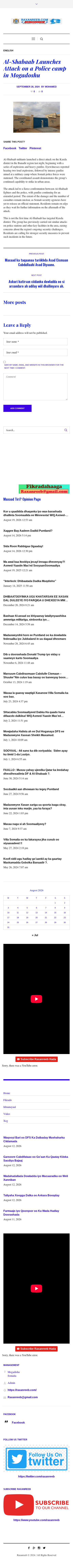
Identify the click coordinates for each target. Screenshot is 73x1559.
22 (55, 918)
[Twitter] (44, 1548)
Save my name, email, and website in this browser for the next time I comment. (34, 366)
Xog (5, 1120)
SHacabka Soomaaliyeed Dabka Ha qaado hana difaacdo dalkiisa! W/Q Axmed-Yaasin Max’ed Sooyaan (34, 714)
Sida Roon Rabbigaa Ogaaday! (23, 546)
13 (36, 913)
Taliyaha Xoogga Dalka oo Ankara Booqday (31, 1195)
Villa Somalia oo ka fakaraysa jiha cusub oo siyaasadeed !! (31, 841)
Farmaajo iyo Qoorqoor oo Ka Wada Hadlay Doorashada (31, 1212)
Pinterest (35, 148)
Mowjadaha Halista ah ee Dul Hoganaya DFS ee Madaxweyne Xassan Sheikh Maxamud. (33, 733)
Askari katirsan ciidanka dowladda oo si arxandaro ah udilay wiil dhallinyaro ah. (37, 284)
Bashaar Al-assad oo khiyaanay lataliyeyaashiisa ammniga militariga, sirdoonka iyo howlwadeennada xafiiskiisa (34, 618)
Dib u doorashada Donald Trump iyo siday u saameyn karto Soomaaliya (31, 656)
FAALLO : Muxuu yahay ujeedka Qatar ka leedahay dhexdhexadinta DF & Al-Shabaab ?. (36, 772)
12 (27, 913)
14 (46, 913)
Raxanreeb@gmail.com (23, 1397)
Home (6, 1093)
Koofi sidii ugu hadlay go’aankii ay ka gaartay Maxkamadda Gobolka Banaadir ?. (32, 860)
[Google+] (34, 1548)
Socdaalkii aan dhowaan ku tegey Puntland (31, 789)
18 (18, 918)
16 (65, 913)
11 (18, 913)
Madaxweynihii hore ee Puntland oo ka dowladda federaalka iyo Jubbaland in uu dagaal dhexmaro (34, 637)
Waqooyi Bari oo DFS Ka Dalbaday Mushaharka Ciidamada (34, 1139)
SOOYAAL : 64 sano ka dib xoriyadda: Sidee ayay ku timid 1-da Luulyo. (35, 752)
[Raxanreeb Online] (36, 21)
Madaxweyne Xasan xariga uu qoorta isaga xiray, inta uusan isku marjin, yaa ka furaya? (34, 806)
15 (55, 913)
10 (8, 913)
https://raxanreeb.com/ (22, 1390)
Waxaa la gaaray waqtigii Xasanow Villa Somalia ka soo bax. (35, 694)
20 (36, 918)
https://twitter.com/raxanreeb (36, 1476)
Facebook (9, 148)
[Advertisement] (33, 462)
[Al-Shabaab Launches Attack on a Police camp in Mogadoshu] (36, 117)
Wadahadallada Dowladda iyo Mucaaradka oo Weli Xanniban (35, 1178)
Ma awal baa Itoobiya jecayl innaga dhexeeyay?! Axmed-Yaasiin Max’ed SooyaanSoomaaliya (34, 563)
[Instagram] (39, 1548)
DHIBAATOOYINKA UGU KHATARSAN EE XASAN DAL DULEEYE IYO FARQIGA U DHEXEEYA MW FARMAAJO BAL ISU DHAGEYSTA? (35, 598)
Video (6, 1114)
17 (8, 918)
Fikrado (7, 1100)
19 (27, 918)
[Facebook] (29, 1548)
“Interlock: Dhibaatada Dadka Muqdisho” (29, 581)
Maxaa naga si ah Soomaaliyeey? (24, 824)
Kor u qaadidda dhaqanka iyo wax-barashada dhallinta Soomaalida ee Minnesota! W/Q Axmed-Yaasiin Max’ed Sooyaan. (34, 513)
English (8, 50)
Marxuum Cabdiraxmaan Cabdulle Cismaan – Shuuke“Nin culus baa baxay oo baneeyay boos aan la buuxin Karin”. (34, 675)
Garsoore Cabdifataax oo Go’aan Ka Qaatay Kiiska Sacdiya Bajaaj (35, 1158)
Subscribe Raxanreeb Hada (38, 1059)
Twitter (23, 148)
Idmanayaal (9, 1107)
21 (46, 918)
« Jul (35, 935)
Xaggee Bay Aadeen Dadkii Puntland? (27, 530)
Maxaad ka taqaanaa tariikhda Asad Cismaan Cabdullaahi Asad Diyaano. (36, 262)
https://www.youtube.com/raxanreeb (36, 1520)
